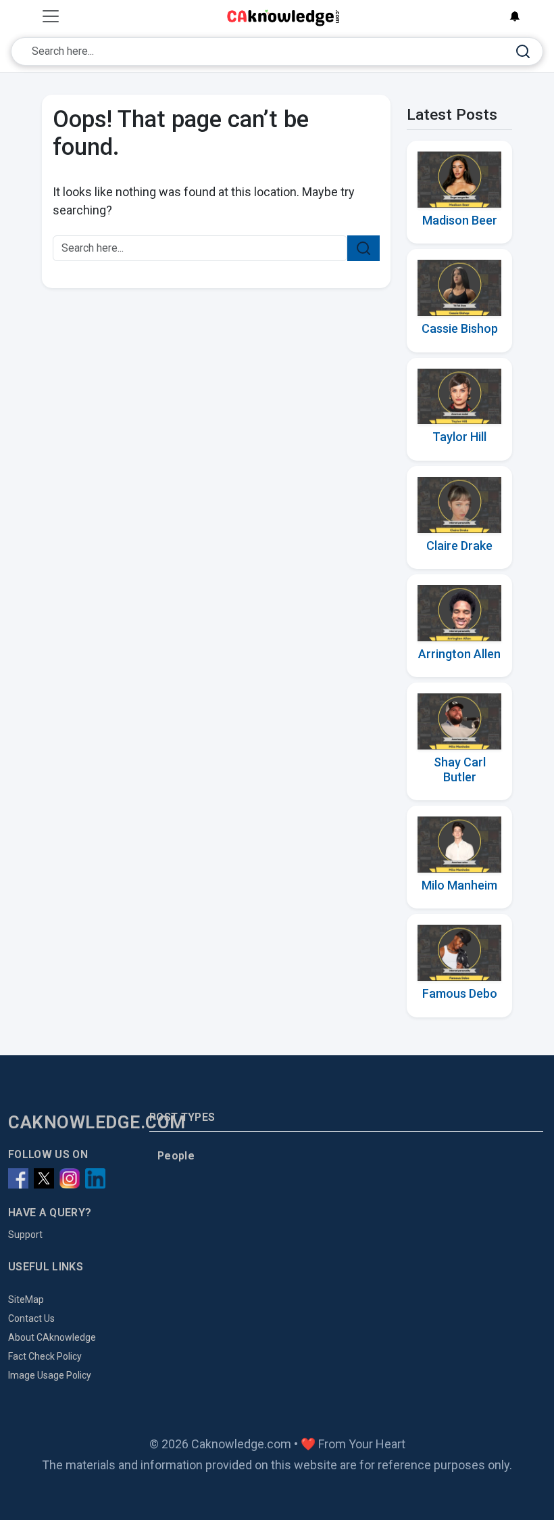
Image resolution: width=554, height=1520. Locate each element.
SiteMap (26, 1299)
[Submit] (523, 52)
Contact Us (31, 1318)
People (176, 1155)
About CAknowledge (52, 1337)
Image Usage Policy (49, 1375)
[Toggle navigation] (50, 16)
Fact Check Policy (45, 1356)
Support (25, 1234)
